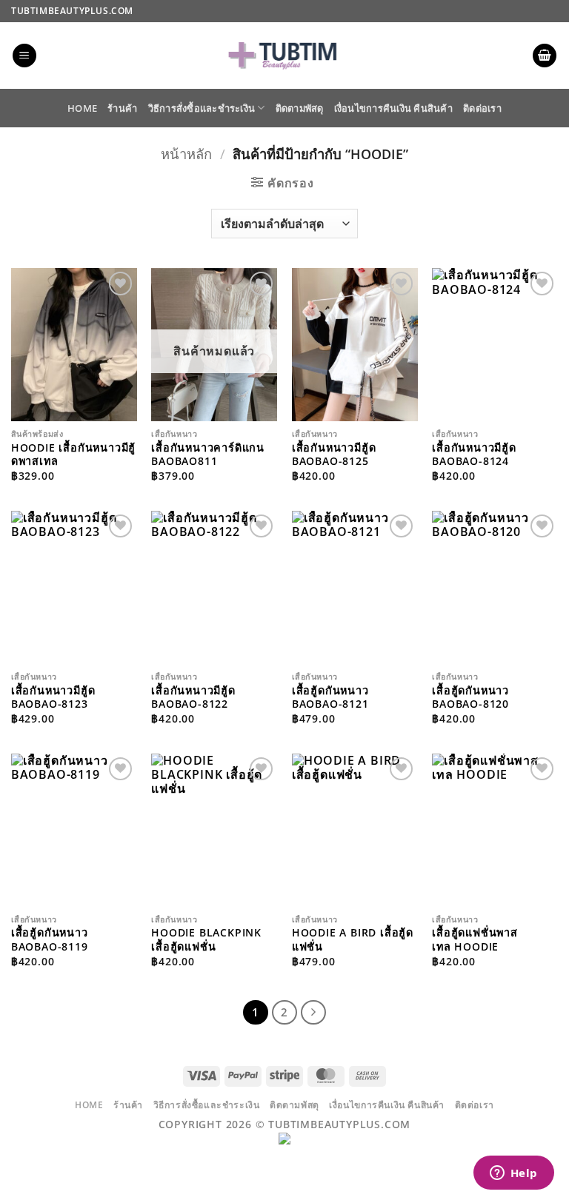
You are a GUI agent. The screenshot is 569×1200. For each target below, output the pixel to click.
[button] (24, 56)
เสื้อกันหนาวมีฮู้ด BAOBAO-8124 (474, 455)
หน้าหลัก (186, 153)
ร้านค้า (122, 108)
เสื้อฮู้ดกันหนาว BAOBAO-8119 (49, 939)
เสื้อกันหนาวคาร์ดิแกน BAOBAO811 (207, 455)
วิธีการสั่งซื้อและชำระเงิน (202, 108)
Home (82, 108)
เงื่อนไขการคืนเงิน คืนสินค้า (393, 108)
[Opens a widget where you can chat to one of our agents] (513, 1174)
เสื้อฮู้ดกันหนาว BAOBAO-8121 (330, 697)
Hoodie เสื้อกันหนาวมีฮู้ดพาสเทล (73, 455)
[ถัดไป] (313, 1012)
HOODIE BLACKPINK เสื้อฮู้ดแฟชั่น (206, 939)
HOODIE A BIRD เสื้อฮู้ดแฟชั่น (352, 939)
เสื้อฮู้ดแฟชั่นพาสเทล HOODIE (475, 939)
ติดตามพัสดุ (300, 108)
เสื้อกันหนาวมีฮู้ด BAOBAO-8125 (334, 455)
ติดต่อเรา (482, 108)
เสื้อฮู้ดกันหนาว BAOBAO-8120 (470, 697)
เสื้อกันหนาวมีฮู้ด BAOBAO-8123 (53, 697)
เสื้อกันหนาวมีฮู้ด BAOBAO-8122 (193, 697)
